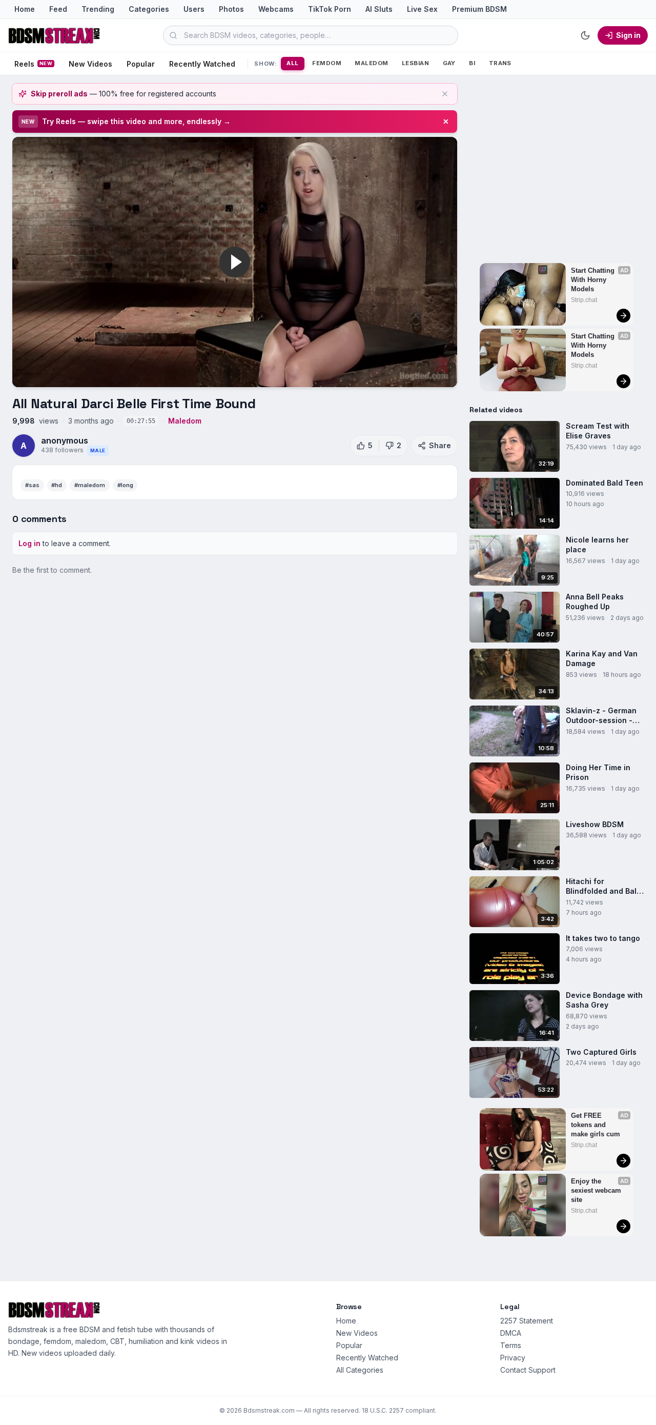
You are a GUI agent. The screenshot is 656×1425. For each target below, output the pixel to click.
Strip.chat (584, 300)
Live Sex (422, 9)
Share (440, 445)
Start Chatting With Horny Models (594, 280)
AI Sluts (379, 9)
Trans (500, 63)
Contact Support (528, 1370)
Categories (149, 9)
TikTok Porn (329, 9)
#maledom (89, 485)
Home (24, 9)
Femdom (326, 63)
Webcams (276, 9)
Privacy (512, 1357)
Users (193, 9)
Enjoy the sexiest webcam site (597, 1190)
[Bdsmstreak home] (54, 35)
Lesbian (415, 63)
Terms (510, 1345)
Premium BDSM (479, 9)
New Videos (90, 63)
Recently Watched (202, 63)
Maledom (371, 63)
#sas (32, 485)
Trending (97, 9)
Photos (231, 9)
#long (125, 485)
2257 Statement (526, 1320)
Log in (29, 543)
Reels (33, 63)
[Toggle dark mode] (585, 35)
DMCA (510, 1333)
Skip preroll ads (59, 93)
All (292, 63)
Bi (472, 63)
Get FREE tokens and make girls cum (595, 1125)
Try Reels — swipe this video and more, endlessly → (136, 121)
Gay (449, 63)
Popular (141, 63)
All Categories (359, 1370)
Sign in (628, 35)
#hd (56, 485)
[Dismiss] (445, 94)
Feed (58, 9)
